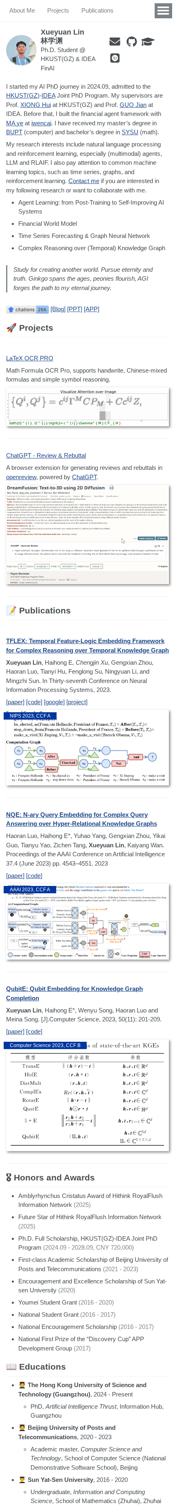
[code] (34, 701)
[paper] (15, 701)
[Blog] (58, 308)
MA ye (14, 123)
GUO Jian (133, 104)
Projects (58, 10)
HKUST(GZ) (22, 95)
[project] (77, 701)
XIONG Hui (35, 104)
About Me (22, 10)
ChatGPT (84, 476)
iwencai (41, 123)
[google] (54, 701)
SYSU (130, 132)
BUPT (14, 132)
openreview (21, 476)
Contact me (83, 180)
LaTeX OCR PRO (29, 358)
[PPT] (74, 308)
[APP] (91, 308)
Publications (97, 10)
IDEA (48, 95)
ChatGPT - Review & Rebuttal (46, 455)
